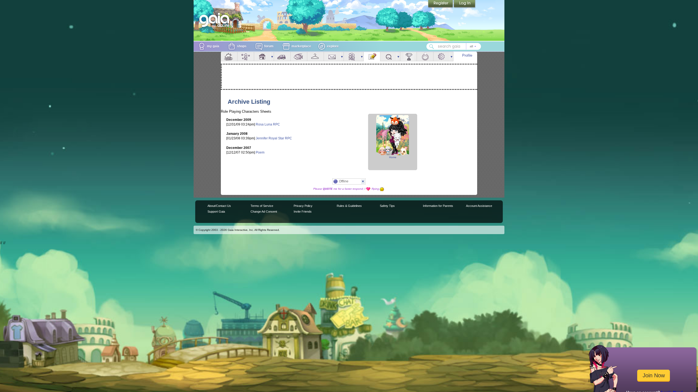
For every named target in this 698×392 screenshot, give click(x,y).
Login (465, 4)
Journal (372, 56)
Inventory (315, 56)
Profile (467, 55)
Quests (388, 56)
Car (282, 56)
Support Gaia (216, 211)
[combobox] (453, 46)
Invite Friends (303, 211)
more (272, 56)
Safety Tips (387, 205)
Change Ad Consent (264, 211)
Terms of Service (262, 205)
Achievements (408, 56)
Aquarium (299, 56)
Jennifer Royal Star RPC (274, 138)
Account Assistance (479, 205)
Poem (260, 152)
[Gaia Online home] (215, 20)
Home (392, 157)
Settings (442, 56)
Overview (229, 56)
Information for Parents (438, 205)
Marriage (425, 56)
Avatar (245, 56)
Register (441, 4)
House (262, 56)
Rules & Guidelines (349, 205)
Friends (352, 56)
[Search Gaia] (431, 46)
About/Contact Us (219, 205)
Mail (332, 56)
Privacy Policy (303, 205)
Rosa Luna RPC (268, 124)
